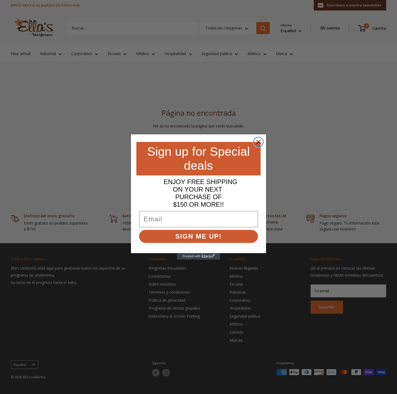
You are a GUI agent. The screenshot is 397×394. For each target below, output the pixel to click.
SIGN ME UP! (198, 236)
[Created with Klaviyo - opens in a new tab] (198, 256)
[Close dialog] (258, 142)
